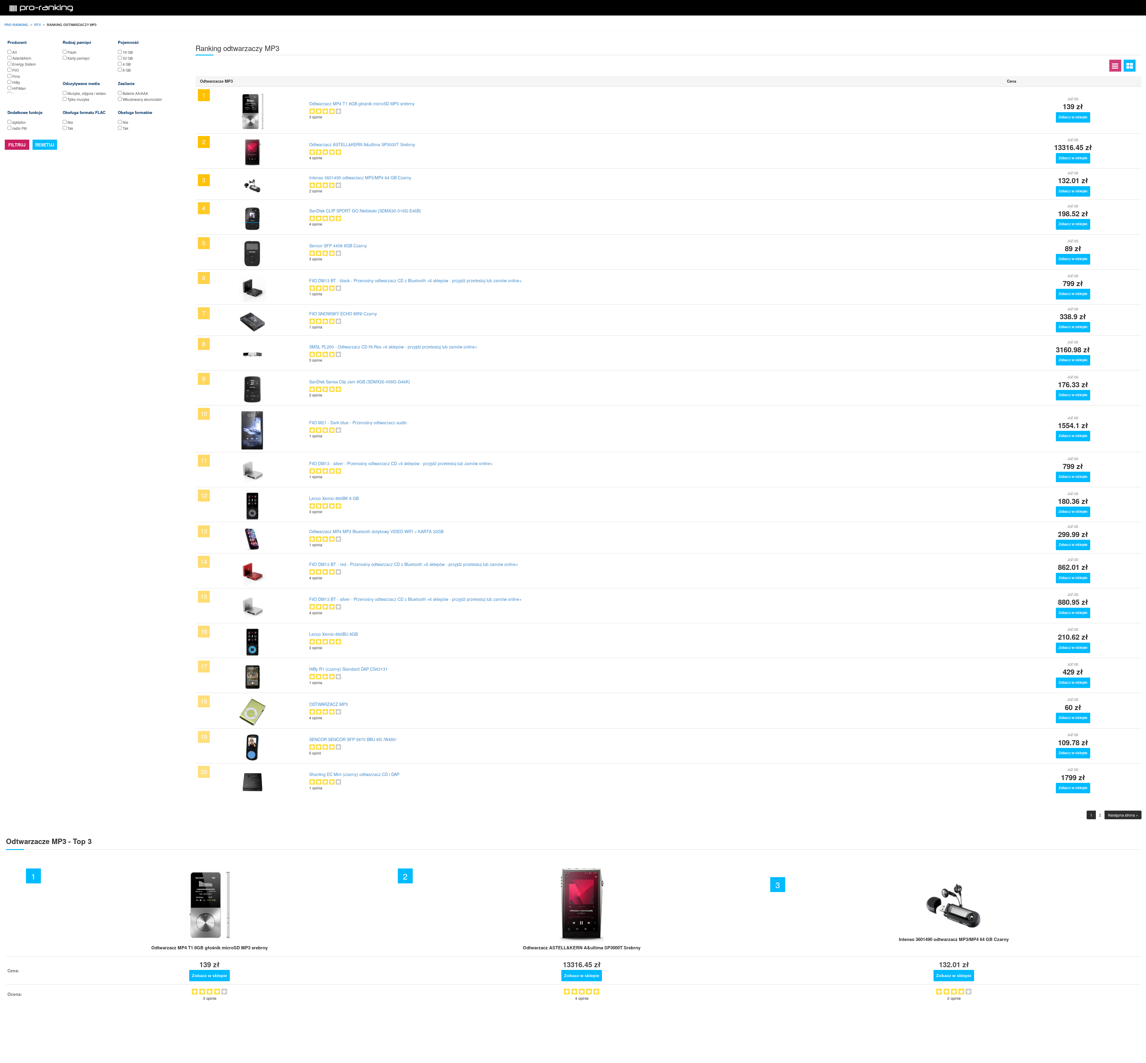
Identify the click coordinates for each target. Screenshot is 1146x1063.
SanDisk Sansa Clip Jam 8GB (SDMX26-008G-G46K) (359, 382)
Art (14, 52)
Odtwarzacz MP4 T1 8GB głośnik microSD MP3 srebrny (362, 104)
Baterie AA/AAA (135, 93)
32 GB (128, 58)
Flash (71, 52)
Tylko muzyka (78, 99)
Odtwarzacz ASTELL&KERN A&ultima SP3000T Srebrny (362, 144)
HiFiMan (19, 88)
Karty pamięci (78, 58)
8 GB (127, 69)
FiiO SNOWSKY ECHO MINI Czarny (343, 314)
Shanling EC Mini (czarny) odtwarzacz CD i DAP (354, 774)
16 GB (128, 52)
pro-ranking (16, 25)
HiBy (16, 82)
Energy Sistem (24, 64)
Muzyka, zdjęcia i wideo (86, 93)
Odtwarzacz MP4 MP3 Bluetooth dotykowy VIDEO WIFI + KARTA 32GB (376, 531)
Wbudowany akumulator (142, 99)
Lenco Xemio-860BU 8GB (333, 634)
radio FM (19, 128)
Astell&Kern (21, 58)
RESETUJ (44, 145)
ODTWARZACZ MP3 (328, 704)
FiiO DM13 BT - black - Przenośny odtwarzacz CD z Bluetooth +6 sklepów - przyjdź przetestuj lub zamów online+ (415, 280)
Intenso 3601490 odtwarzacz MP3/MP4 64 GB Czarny (360, 177)
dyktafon (19, 122)
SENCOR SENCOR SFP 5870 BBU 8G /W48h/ (353, 739)
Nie (70, 122)
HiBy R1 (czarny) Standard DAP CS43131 (348, 669)
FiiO (15, 69)
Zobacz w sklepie (1073, 117)
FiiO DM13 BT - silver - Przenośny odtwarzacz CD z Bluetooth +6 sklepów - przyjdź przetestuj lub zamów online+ (415, 599)
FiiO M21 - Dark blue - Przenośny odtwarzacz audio (358, 422)
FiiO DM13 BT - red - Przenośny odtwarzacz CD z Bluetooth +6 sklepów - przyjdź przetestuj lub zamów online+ (413, 564)
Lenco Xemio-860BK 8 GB (334, 498)
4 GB (127, 64)
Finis (16, 76)
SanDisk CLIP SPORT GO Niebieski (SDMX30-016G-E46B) (365, 211)
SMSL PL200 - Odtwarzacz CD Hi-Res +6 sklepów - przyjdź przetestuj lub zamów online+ (393, 347)
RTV (37, 25)
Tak (70, 128)
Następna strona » (1123, 814)
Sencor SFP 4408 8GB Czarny (338, 246)
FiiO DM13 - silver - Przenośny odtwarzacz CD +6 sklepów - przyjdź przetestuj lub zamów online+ (401, 463)
